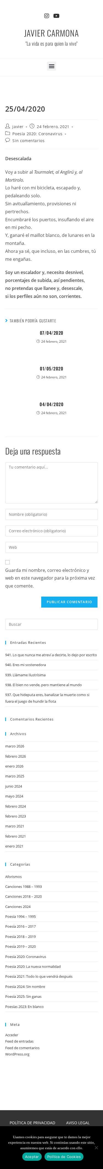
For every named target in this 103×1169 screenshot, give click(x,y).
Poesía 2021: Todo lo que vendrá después (39, 976)
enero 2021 (14, 846)
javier (18, 126)
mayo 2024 (14, 796)
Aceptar (32, 1156)
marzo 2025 (14, 776)
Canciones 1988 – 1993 (23, 886)
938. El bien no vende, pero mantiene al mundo (43, 684)
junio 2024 (13, 786)
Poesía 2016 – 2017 (20, 926)
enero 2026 (14, 766)
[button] (51, 66)
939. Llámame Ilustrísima (25, 674)
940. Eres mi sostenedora (25, 664)
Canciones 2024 (17, 906)
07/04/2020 (51, 332)
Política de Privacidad (32, 1122)
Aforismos (13, 876)
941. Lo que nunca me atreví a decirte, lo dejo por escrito (51, 654)
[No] (96, 1147)
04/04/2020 (51, 404)
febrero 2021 (15, 836)
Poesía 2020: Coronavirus (37, 133)
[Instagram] (47, 16)
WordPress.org (17, 1054)
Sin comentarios (28, 140)
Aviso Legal (78, 1122)
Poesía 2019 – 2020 (20, 946)
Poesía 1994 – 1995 (20, 916)
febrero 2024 (15, 806)
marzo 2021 (14, 826)
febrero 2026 (15, 756)
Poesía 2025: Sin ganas (23, 996)
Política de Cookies (64, 1156)
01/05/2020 (51, 368)
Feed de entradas (19, 1041)
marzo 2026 (14, 746)
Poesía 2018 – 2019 (20, 936)
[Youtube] (57, 16)
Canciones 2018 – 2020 (23, 896)
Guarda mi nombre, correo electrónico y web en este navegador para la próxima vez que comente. (50, 578)
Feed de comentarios (22, 1047)
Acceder (11, 1034)
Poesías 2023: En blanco (24, 1006)
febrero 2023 (15, 816)
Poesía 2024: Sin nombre (25, 986)
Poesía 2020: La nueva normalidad (33, 966)
